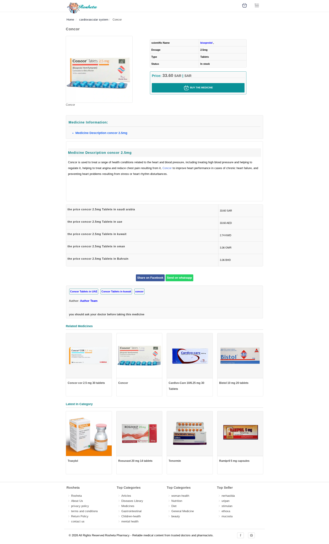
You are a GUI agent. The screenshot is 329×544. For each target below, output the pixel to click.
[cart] (244, 5)
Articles (126, 495)
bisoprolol (206, 42)
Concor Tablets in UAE (83, 291)
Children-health (131, 516)
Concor (167, 168)
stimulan (227, 506)
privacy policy (80, 506)
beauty (175, 516)
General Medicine (182, 511)
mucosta (227, 516)
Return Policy (79, 516)
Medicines (127, 506)
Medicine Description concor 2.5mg (101, 133)
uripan (225, 501)
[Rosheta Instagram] (251, 535)
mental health (129, 521)
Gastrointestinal (131, 511)
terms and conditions (84, 511)
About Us (77, 501)
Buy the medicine (201, 87)
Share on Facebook (150, 277)
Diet (173, 506)
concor (139, 291)
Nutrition (176, 501)
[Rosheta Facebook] (240, 535)
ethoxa (226, 511)
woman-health (180, 495)
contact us (77, 521)
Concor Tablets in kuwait (116, 291)
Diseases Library (132, 501)
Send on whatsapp (179, 277)
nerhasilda (228, 495)
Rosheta (76, 495)
